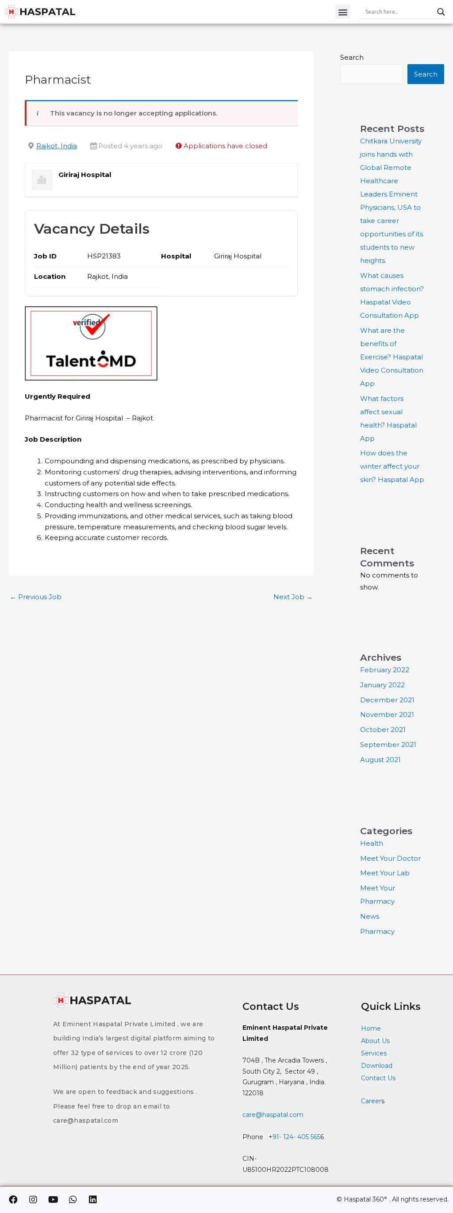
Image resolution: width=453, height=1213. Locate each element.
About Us (375, 1041)
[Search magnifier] (441, 12)
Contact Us (379, 1078)
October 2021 (383, 729)
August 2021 (380, 759)
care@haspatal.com (272, 1115)
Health (371, 843)
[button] (342, 11)
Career (371, 1101)
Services (374, 1053)
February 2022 (384, 670)
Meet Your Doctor (390, 858)
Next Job (293, 597)
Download (376, 1066)
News (369, 916)
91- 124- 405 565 (296, 1137)
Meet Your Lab (385, 873)
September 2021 (388, 744)
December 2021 (387, 700)
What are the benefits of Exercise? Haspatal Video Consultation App (391, 357)
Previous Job (35, 597)
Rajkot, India (56, 146)
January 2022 (382, 685)
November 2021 (387, 714)
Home (371, 1028)
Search (352, 57)
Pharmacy (377, 931)
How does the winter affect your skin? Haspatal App (392, 466)
